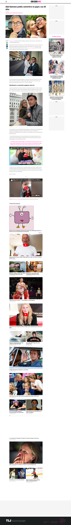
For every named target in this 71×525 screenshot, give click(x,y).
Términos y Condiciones (54, 521)
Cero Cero (61, 522)
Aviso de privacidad (54, 522)
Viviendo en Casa (62, 519)
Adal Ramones (12, 40)
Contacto (45, 522)
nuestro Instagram (17, 199)
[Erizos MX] (35, 1)
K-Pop (56, 53)
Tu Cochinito (62, 518)
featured (18, 203)
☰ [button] (6, 2)
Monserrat (11, 230)
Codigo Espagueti (62, 520)
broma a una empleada (31, 47)
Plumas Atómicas (62, 521)
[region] (16, 490)
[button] (7, 42)
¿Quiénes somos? (46, 521)
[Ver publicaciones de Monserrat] (21, 229)
